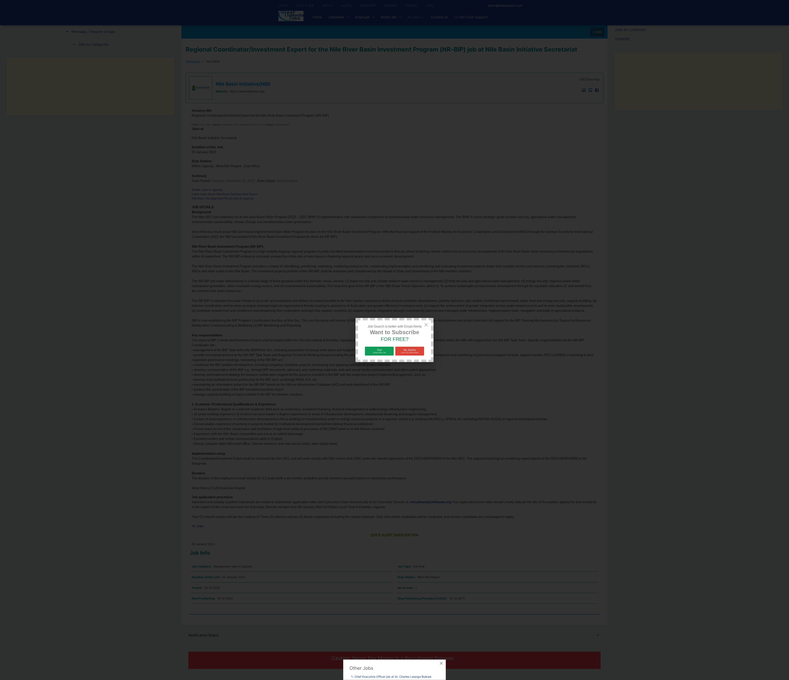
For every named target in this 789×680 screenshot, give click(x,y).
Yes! (379, 351)
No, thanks (410, 351)
